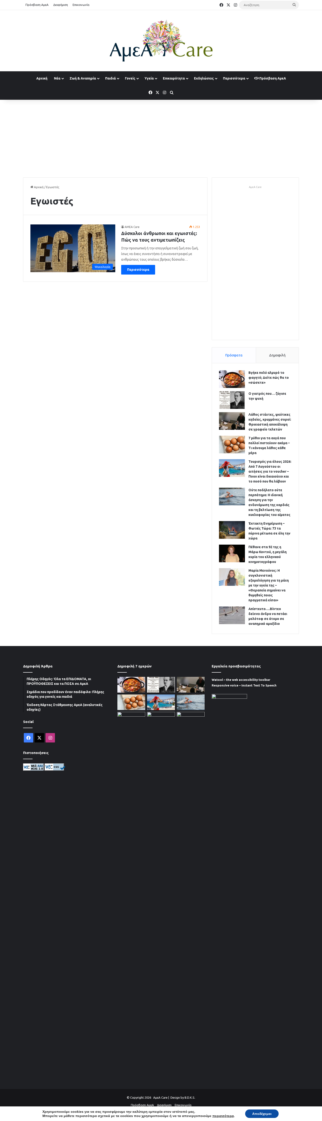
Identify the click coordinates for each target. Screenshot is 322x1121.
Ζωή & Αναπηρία (83, 78)
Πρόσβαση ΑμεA (272, 78)
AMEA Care (132, 226)
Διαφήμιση (60, 4)
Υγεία (149, 78)
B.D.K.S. (190, 1097)
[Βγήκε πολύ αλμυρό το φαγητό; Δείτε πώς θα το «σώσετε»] (232, 379)
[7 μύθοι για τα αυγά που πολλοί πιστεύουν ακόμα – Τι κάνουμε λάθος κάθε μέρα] (232, 444)
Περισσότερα (234, 78)
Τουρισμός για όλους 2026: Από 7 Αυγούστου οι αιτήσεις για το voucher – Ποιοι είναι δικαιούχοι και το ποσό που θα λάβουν (269, 471)
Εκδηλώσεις (204, 78)
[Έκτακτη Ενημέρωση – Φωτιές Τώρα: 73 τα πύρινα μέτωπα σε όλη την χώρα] (232, 530)
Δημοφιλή (277, 355)
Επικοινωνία (81, 4)
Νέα (57, 78)
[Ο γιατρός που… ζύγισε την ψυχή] (232, 400)
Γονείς (130, 78)
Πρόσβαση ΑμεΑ (37, 4)
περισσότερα (223, 1116)
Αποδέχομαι (262, 1114)
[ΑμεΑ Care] (161, 41)
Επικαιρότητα (174, 78)
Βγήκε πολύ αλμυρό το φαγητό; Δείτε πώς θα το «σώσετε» (268, 377)
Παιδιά (110, 78)
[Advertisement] (161, 137)
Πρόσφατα (234, 355)
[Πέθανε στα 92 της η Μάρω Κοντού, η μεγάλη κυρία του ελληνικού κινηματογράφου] (232, 553)
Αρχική (41, 78)
